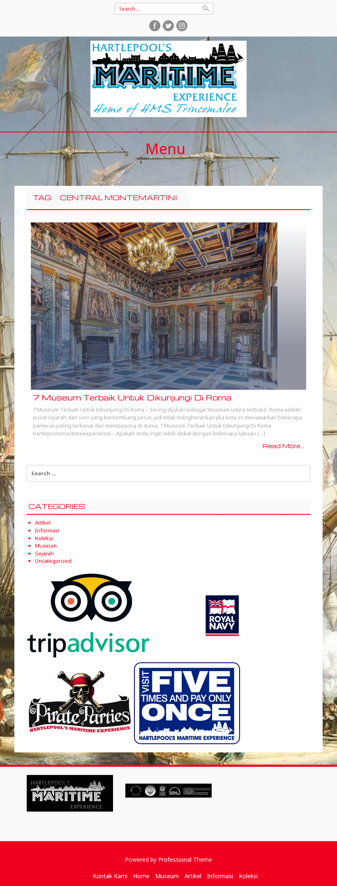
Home (141, 876)
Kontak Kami (110, 876)
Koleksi (44, 538)
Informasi (47, 530)
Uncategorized (53, 560)
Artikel (43, 522)
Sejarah (44, 553)
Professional (175, 859)
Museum (46, 545)
